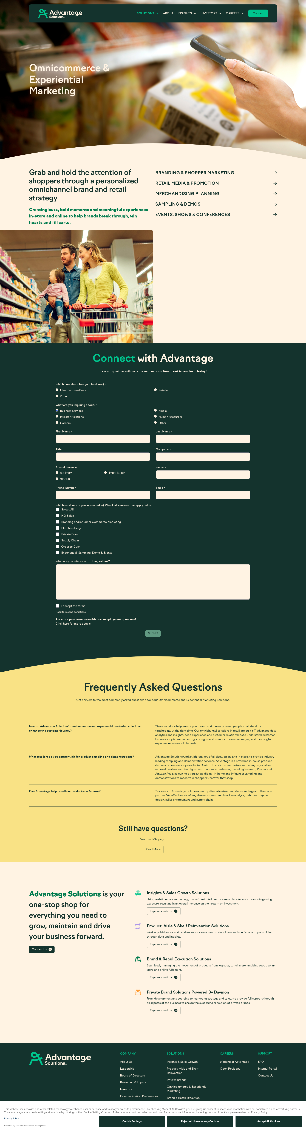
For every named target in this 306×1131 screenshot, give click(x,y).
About (168, 13)
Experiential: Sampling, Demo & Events (86, 552)
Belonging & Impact (133, 1082)
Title (60, 449)
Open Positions (230, 1068)
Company (163, 449)
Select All (67, 509)
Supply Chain (70, 540)
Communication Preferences (139, 1096)
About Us (126, 1061)
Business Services (71, 410)
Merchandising (71, 528)
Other (64, 396)
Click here (62, 623)
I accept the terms (73, 606)
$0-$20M (66, 473)
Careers (232, 13)
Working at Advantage (234, 1061)
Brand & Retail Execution (183, 1098)
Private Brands (176, 1079)
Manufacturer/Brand (73, 390)
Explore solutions (161, 911)
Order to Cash (70, 546)
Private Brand (70, 534)
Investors (209, 13)
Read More (153, 849)
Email (160, 487)
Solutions (145, 13)
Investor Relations (72, 416)
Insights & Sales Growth (182, 1061)
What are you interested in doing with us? (83, 561)
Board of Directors (132, 1075)
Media (162, 410)
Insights (185, 13)
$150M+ (65, 479)
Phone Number (66, 487)
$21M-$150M (117, 473)
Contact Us (39, 949)
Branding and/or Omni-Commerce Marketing (91, 522)
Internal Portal (267, 1068)
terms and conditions (74, 611)
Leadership (127, 1068)
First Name (64, 431)
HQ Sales (67, 515)
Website (161, 467)
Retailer (163, 390)
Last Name (164, 431)
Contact (258, 13)
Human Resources (170, 416)
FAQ (261, 1061)
